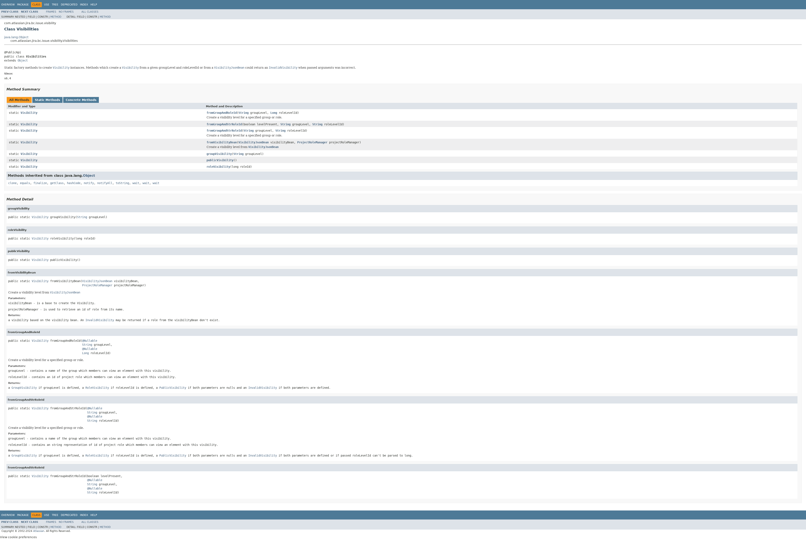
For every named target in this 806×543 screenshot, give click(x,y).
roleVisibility (218, 166)
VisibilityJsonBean (253, 142)
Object (23, 60)
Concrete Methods (81, 100)
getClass (57, 183)
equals (25, 183)
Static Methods (47, 100)
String (243, 112)
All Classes (89, 11)
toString (122, 183)
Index (84, 4)
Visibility (29, 112)
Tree (55, 4)
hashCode (73, 183)
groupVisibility (219, 154)
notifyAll (104, 183)
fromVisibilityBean (222, 142)
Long (273, 112)
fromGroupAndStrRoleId (224, 124)
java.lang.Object (16, 37)
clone (12, 183)
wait (135, 183)
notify (89, 183)
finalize (40, 183)
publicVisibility (220, 160)
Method (55, 16)
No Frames (66, 11)
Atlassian (38, 531)
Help (93, 4)
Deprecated (69, 4)
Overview (8, 4)
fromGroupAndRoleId (222, 112)
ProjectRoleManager (312, 142)
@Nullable (89, 340)
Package (23, 4)
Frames (51, 11)
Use (46, 4)
